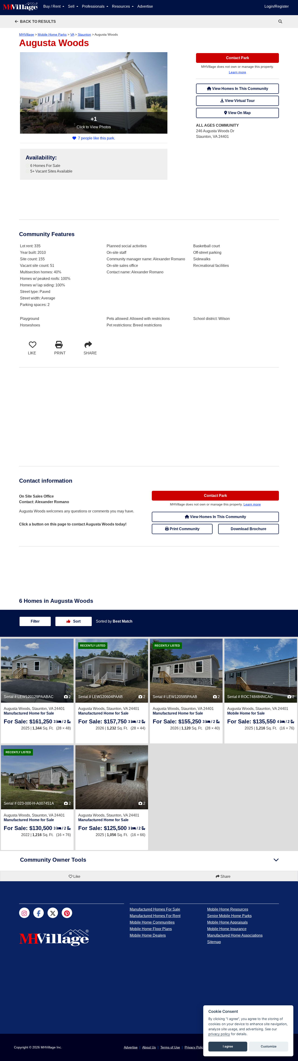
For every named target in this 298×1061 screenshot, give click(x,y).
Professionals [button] (93, 6)
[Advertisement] (237, 175)
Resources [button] (121, 6)
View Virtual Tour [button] (239, 101)
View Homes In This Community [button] (239, 89)
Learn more (237, 72)
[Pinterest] (67, 913)
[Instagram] (24, 913)
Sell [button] (71, 6)
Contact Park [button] (237, 58)
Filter (35, 621)
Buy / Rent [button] (52, 6)
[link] (281, 21)
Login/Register (276, 6)
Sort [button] (76, 621)
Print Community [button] (184, 529)
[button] (35, 21)
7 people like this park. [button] (96, 138)
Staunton (84, 34)
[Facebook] (38, 913)
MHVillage (26, 34)
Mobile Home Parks (52, 34)
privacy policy (219, 1034)
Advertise (145, 6)
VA (72, 34)
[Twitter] (52, 913)
